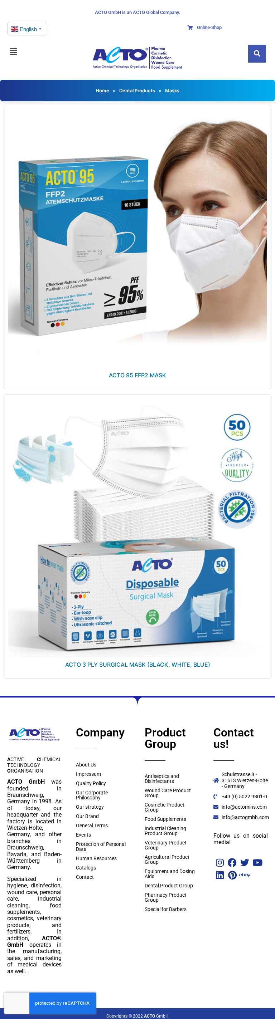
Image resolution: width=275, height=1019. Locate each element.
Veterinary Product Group (166, 845)
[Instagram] (219, 862)
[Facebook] (232, 862)
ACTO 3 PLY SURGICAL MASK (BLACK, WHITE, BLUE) (137, 664)
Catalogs (86, 868)
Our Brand (87, 816)
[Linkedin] (219, 875)
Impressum (88, 774)
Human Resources (96, 858)
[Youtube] (257, 862)
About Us (86, 765)
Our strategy (90, 807)
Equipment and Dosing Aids (170, 873)
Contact (85, 877)
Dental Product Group (169, 885)
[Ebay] (244, 875)
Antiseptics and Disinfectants (162, 778)
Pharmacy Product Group (166, 897)
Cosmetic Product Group (164, 807)
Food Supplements (165, 819)
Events (83, 835)
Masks (172, 90)
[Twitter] (244, 862)
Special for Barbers (166, 909)
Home (102, 90)
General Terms (92, 825)
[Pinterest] (232, 875)
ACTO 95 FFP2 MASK (137, 375)
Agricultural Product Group (167, 859)
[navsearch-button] (257, 54)
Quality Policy (91, 783)
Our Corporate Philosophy (92, 795)
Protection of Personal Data (101, 846)
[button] (17, 51)
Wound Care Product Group (168, 793)
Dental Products (137, 90)
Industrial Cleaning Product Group (165, 831)
